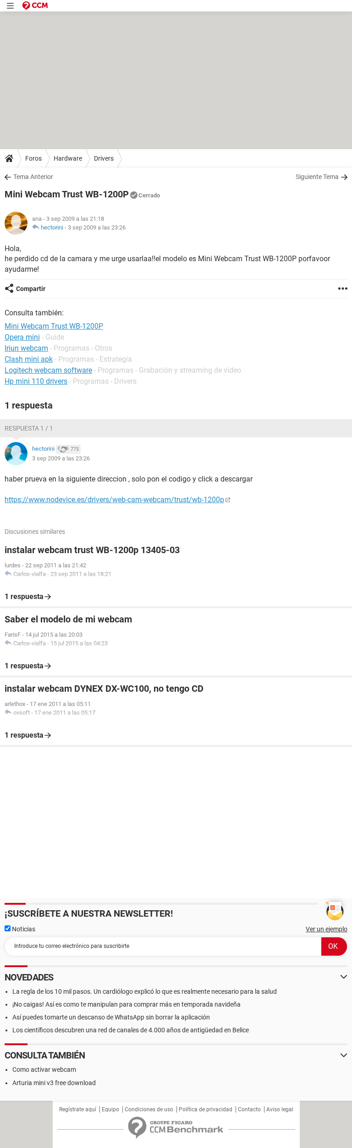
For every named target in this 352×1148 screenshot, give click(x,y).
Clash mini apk (29, 359)
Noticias (23, 929)
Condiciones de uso (149, 1109)
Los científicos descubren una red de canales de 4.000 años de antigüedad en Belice (130, 1030)
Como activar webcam (44, 1069)
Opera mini (22, 337)
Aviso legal (279, 1109)
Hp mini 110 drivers (36, 381)
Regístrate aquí (77, 1109)
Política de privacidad (205, 1109)
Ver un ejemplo (326, 929)
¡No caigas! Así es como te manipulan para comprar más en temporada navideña (126, 1004)
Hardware (68, 158)
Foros (33, 158)
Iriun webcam (26, 348)
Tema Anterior (33, 176)
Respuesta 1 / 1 (29, 428)
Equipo (110, 1109)
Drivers (104, 158)
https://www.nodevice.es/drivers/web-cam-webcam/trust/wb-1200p (114, 499)
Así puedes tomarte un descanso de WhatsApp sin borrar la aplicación (111, 1017)
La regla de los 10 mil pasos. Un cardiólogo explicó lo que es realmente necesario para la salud (144, 991)
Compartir (30, 288)
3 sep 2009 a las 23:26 (97, 227)
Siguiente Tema (317, 176)
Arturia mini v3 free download (54, 1082)
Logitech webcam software (48, 370)
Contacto (249, 1109)
